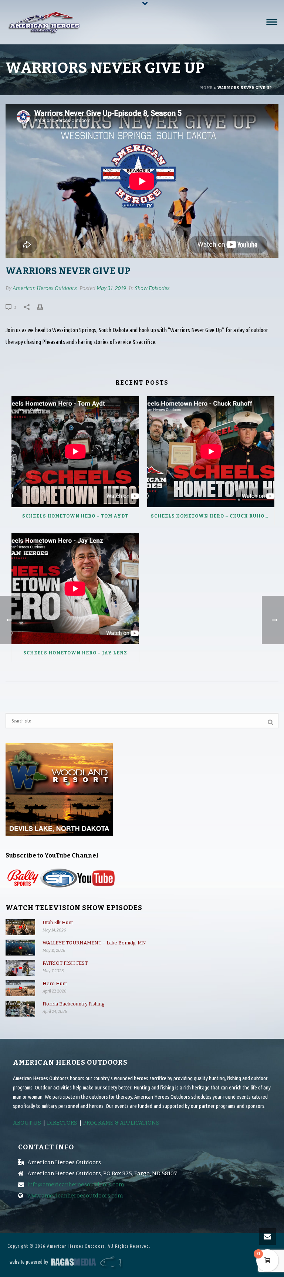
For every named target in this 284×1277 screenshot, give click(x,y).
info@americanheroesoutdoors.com (75, 1184)
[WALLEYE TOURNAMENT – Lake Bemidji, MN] (20, 948)
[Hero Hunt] (20, 988)
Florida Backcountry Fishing (73, 1004)
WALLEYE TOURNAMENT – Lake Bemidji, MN (94, 943)
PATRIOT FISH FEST (65, 963)
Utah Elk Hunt (58, 922)
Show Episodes (152, 288)
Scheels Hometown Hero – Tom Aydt (75, 516)
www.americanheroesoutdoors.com (75, 1195)
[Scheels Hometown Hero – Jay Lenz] (75, 588)
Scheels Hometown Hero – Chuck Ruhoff (211, 516)
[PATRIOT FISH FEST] (20, 968)
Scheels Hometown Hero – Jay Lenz (75, 653)
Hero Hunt (55, 983)
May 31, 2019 (111, 288)
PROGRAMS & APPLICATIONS (121, 1122)
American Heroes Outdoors (45, 288)
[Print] (43, 307)
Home (206, 88)
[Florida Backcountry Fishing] (20, 1009)
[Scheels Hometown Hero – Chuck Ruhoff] (211, 451)
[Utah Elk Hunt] (20, 927)
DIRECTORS (62, 1122)
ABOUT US (27, 1122)
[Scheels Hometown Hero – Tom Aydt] (75, 451)
